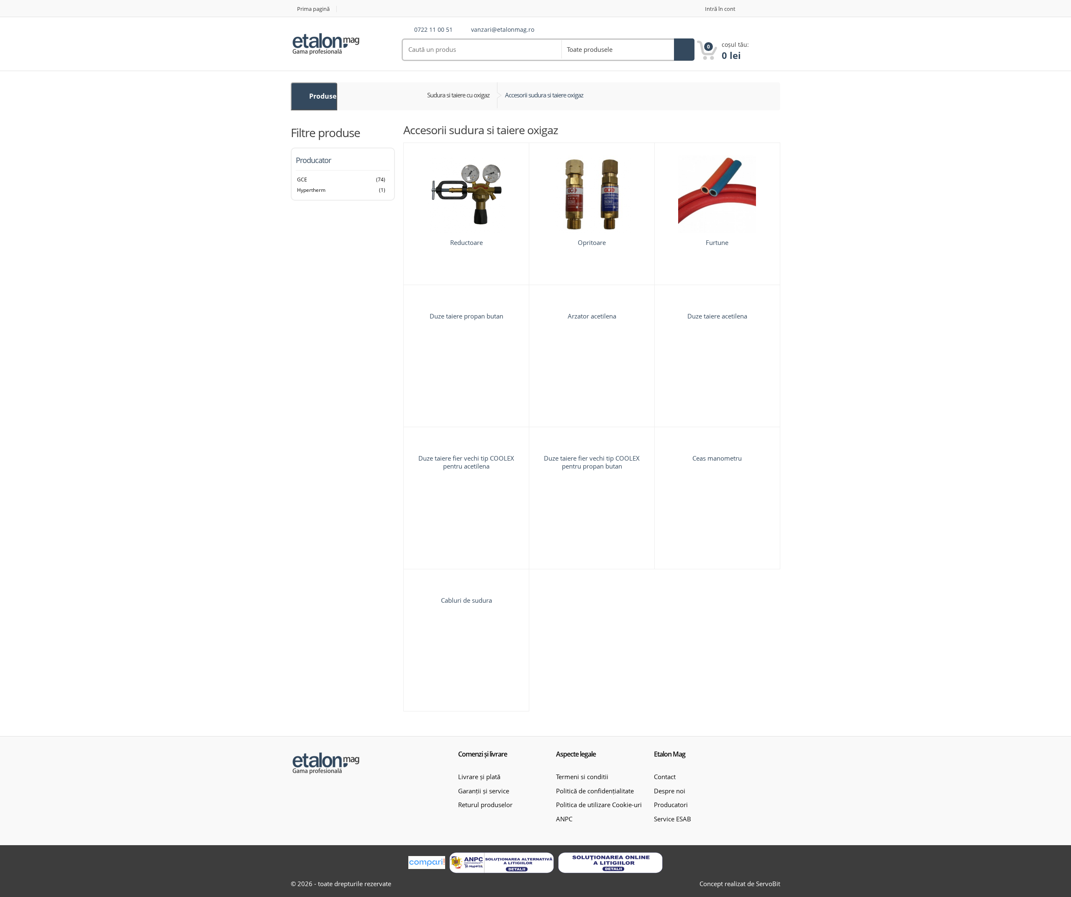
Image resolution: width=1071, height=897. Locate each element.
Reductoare (466, 242)
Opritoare (592, 242)
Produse (321, 96)
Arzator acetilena (592, 316)
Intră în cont (720, 9)
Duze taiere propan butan (466, 316)
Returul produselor (485, 804)
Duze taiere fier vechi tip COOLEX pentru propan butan (592, 462)
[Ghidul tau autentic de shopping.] (426, 862)
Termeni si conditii (582, 776)
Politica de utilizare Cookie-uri (599, 804)
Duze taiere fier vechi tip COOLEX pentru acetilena (466, 462)
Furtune (717, 242)
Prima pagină (313, 9)
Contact (665, 776)
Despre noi (669, 791)
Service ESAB (672, 819)
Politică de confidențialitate (595, 791)
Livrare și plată (479, 776)
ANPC (564, 819)
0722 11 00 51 (433, 30)
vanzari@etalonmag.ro (502, 30)
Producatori (671, 804)
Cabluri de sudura (466, 600)
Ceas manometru (717, 458)
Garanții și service (483, 791)
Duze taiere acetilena (717, 316)
